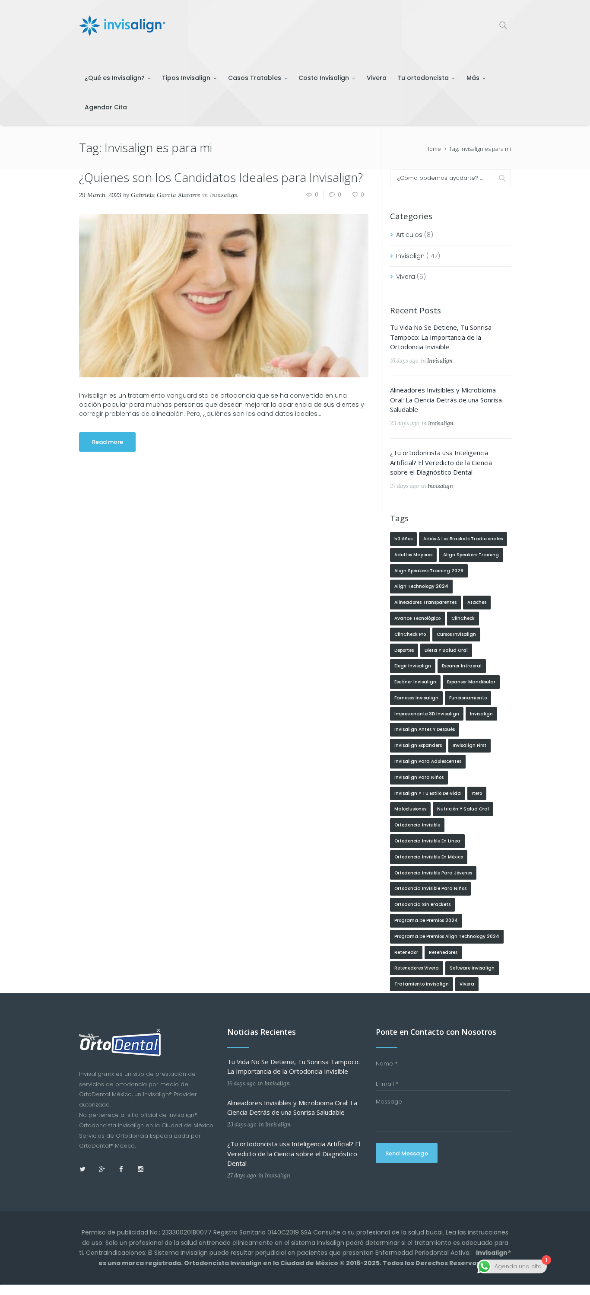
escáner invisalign (415, 682)
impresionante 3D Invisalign (426, 714)
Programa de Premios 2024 (426, 920)
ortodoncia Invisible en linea (427, 841)
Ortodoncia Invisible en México (428, 857)
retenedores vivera (416, 968)
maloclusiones (410, 809)
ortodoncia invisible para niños (430, 888)
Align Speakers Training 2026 (428, 571)
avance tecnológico (417, 618)
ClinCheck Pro (410, 634)
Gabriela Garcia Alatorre (165, 195)
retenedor (406, 952)
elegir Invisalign (412, 666)
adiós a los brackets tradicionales (463, 539)
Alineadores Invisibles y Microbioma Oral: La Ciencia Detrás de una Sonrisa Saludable (446, 400)
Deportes (404, 650)
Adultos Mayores (413, 555)
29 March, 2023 (100, 195)
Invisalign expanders (418, 745)
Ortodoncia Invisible (417, 825)
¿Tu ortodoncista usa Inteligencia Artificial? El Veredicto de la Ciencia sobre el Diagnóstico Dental (441, 462)
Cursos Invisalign (456, 634)
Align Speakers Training (471, 555)
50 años (403, 539)
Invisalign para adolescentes (427, 761)
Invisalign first (469, 745)
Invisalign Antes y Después (424, 729)
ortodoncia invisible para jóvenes (433, 873)
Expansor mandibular (471, 682)
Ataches (476, 602)
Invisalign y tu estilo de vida (427, 793)
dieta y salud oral (446, 650)
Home (433, 149)
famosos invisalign (416, 698)
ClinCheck (463, 618)
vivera (467, 984)
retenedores (443, 952)
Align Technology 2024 (421, 586)
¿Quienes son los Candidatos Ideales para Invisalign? (221, 177)
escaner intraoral (462, 666)
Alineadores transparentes (425, 602)
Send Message (406, 1153)
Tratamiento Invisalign (421, 984)
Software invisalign (472, 968)
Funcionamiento (468, 698)
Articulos (409, 234)
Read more (107, 442)
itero (477, 793)
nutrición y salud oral (463, 809)
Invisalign (224, 195)
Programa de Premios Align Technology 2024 (446, 936)
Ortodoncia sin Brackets (422, 904)
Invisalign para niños (419, 777)
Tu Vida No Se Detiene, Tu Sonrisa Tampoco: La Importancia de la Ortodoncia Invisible (441, 337)
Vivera (405, 276)
